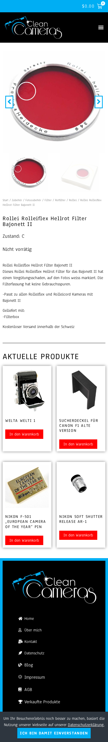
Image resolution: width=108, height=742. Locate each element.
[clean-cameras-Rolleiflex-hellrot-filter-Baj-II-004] (54, 102)
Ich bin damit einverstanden (54, 733)
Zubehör (17, 200)
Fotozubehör (33, 200)
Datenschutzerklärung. (86, 724)
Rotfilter (60, 200)
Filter (48, 200)
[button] (101, 27)
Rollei (73, 200)
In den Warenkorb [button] (24, 434)
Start (5, 200)
